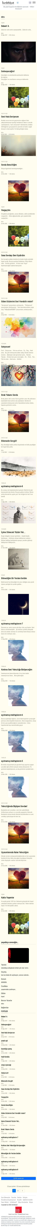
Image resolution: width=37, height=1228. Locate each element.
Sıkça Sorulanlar (23, 1202)
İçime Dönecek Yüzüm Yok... (13, 532)
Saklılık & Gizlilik (28, 1200)
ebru (2, 33)
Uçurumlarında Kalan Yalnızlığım (15, 852)
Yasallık (19, 1200)
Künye (31, 1202)
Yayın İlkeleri (5, 1202)
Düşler (3, 575)
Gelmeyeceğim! (8, 71)
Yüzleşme (3, 343)
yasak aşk (4, 1041)
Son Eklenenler (5, 1197)
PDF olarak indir (19, 1178)
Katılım (19, 1197)
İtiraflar (3, 483)
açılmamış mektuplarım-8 (12, 486)
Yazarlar (13, 1197)
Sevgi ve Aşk (4, 113)
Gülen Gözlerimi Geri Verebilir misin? (17, 301)
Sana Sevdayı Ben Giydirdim (13, 255)
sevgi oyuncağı (6, 1065)
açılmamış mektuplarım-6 (12, 715)
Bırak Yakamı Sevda (9, 395)
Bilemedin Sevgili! (9, 441)
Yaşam (2, 23)
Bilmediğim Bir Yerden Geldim (14, 578)
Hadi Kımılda (5, 1057)
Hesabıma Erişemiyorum (8, 1200)
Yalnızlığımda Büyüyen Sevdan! (14, 806)
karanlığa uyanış (6, 1049)
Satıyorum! (5, 346)
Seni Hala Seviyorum (10, 116)
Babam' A (5, 26)
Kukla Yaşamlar (7, 897)
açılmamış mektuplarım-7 (12, 623)
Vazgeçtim (5, 210)
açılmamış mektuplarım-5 (12, 761)
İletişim (25, 1197)
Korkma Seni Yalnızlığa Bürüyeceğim (16, 669)
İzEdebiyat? (13, 1202)
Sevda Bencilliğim (9, 164)
